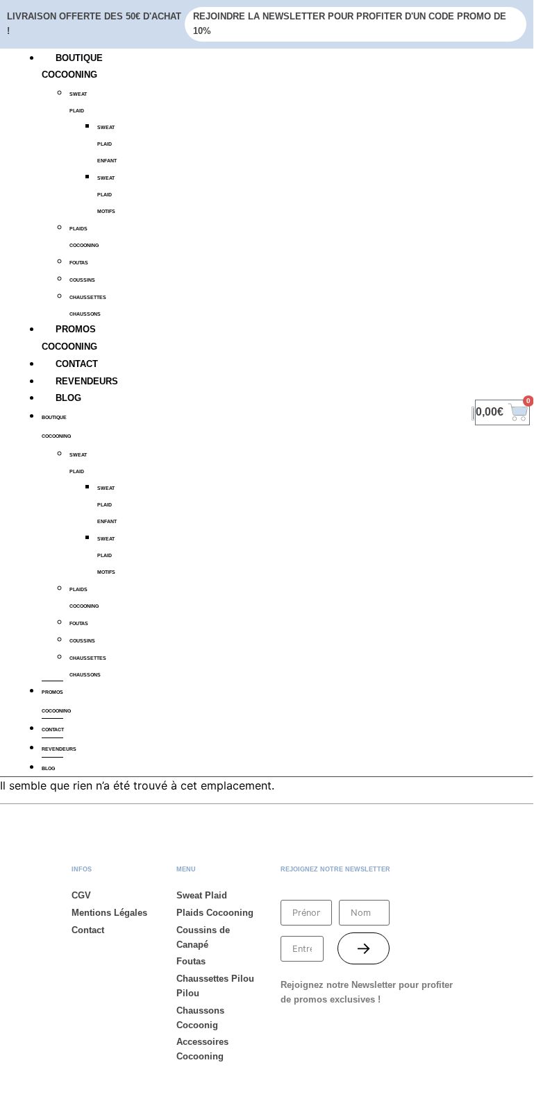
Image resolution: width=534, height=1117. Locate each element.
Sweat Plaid (78, 102)
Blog (68, 398)
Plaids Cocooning (84, 237)
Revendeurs (87, 381)
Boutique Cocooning (56, 426)
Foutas (191, 961)
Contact (77, 364)
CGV (81, 895)
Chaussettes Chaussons (87, 305)
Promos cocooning (56, 701)
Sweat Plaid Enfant (107, 144)
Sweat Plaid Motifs (106, 195)
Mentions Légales (109, 912)
